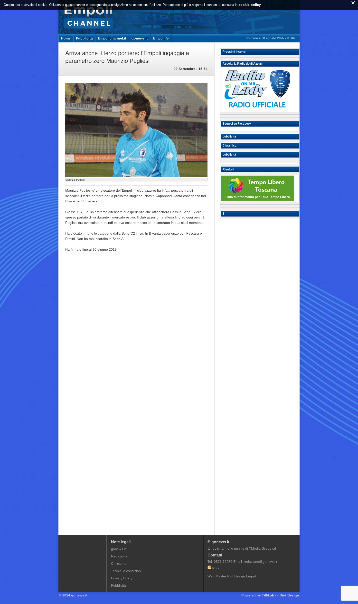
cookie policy (249, 5)
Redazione (119, 556)
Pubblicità (84, 38)
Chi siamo (118, 563)
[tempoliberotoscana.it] (257, 200)
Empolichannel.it (112, 38)
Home (66, 38)
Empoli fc (161, 38)
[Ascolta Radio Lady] (257, 110)
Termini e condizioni (126, 571)
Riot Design (289, 595)
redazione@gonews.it (260, 562)
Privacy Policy (121, 578)
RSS (215, 568)
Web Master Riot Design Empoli (231, 576)
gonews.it (140, 38)
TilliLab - (269, 595)
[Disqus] (136, 329)
